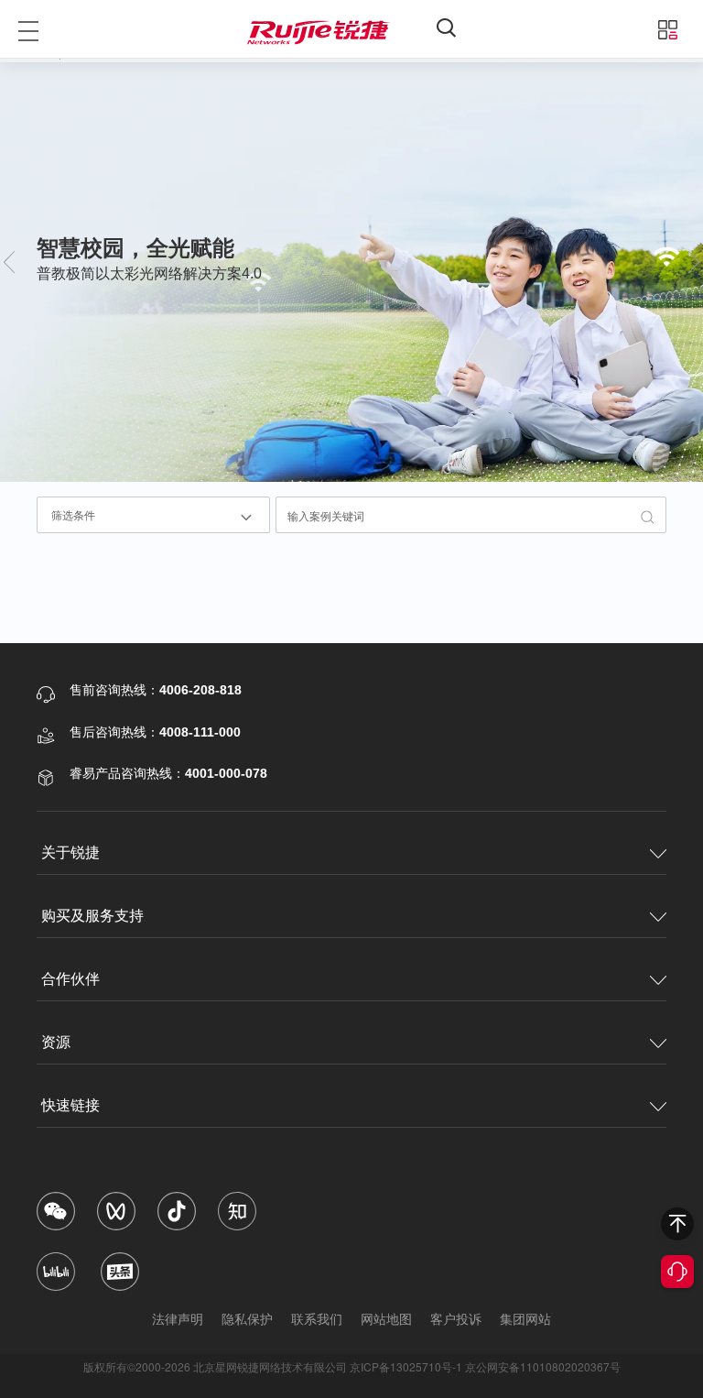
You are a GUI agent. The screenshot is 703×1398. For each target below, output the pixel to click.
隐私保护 (247, 1318)
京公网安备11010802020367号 (543, 1366)
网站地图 (386, 1318)
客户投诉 (455, 1318)
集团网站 (525, 1318)
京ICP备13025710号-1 (406, 1366)
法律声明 (177, 1318)
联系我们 (316, 1318)
